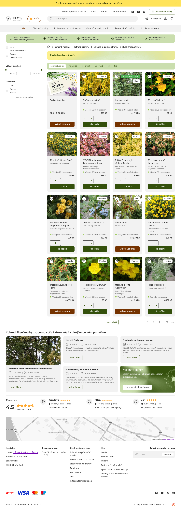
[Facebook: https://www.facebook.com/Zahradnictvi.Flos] (173, 493)
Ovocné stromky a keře (97, 28)
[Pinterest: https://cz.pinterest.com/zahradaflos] (168, 493)
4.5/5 (36, 19)
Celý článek (16, 387)
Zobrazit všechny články (137, 387)
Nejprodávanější (57, 66)
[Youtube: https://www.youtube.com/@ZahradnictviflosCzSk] (138, 12)
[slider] (6, 70)
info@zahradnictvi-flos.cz (25, 452)
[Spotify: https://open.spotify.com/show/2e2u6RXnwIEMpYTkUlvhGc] (144, 12)
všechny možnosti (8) (24, 97)
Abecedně (112, 66)
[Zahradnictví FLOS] (13, 18)
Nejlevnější (99, 66)
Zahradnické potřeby (125, 28)
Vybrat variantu (62, 124)
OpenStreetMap (168, 439)
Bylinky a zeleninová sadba (67, 28)
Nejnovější (73, 66)
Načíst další (111, 322)
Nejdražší (86, 66)
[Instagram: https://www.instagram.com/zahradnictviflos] (133, 12)
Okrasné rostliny (40, 28)
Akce (24, 28)
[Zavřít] (176, 3)
